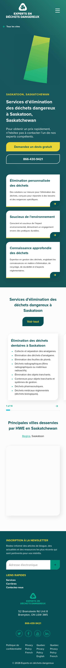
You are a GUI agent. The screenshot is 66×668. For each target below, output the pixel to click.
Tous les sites (13, 26)
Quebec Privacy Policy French (54, 650)
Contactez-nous (14, 587)
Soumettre (55, 565)
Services (11, 580)
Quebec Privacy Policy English (41, 650)
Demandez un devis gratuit (33, 146)
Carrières (11, 583)
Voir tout (33, 321)
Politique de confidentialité (13, 647)
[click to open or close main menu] (57, 10)
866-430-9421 (33, 159)
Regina (26, 436)
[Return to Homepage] (22, 10)
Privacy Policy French (29, 648)
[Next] (57, 406)
